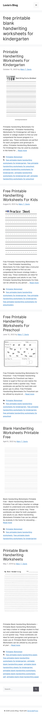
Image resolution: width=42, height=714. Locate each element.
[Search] (36, 689)
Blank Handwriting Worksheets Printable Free (21, 432)
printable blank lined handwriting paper (23, 677)
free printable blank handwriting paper (21, 655)
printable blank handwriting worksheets (19, 671)
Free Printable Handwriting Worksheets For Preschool (16, 323)
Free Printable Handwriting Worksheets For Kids (20, 195)
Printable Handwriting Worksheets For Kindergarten (16, 58)
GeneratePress (32, 711)
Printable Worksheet (14, 157)
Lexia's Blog (10, 5)
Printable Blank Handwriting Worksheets (15, 554)
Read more (22, 150)
